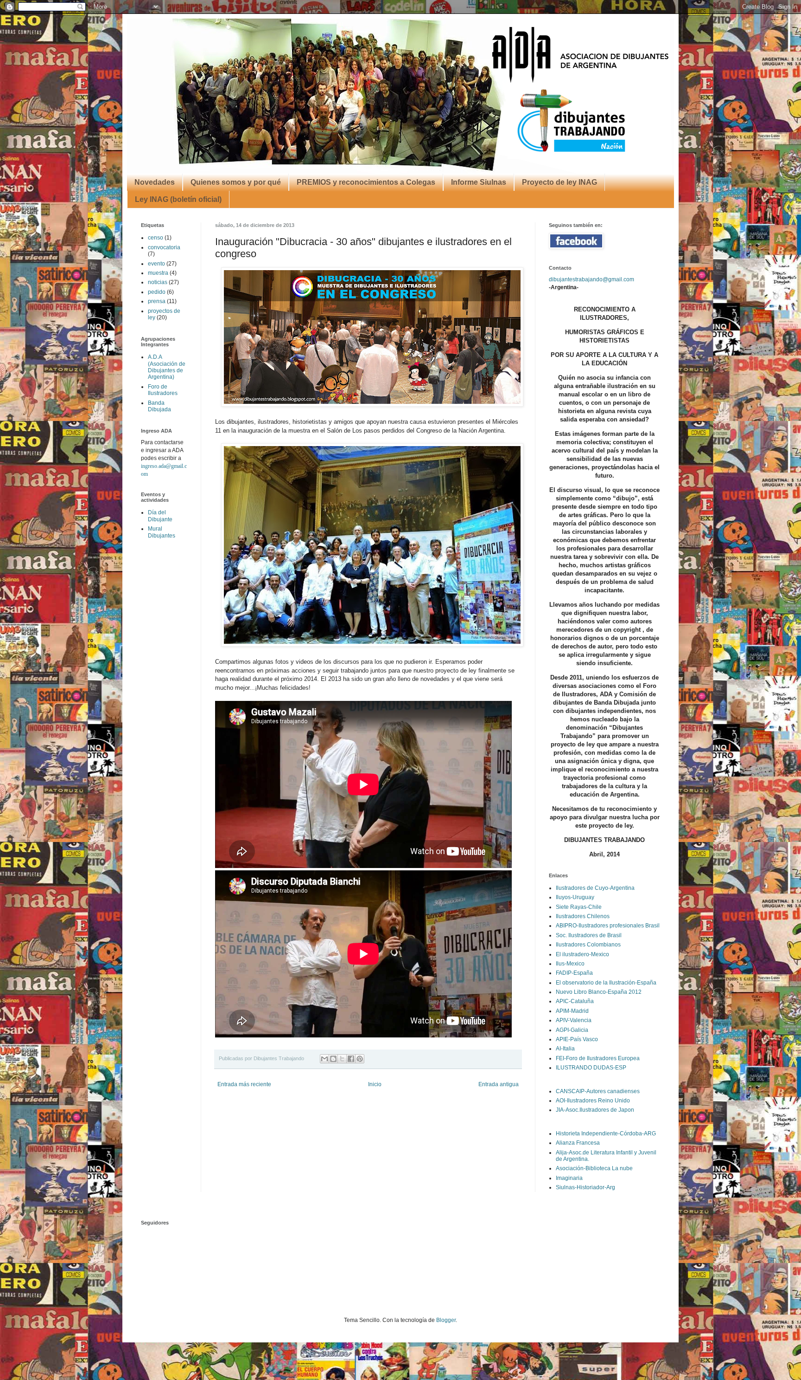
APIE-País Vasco (577, 1039)
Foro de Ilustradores (163, 389)
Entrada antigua (498, 1084)
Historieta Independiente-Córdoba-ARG (606, 1133)
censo (155, 237)
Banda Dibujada (159, 406)
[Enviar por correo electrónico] (324, 1058)
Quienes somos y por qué (236, 182)
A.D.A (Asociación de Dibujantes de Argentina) (166, 367)
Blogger (446, 1320)
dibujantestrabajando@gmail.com (591, 279)
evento (156, 263)
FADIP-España (574, 973)
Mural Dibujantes (161, 531)
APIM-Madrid (572, 1011)
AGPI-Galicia (572, 1030)
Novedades (154, 182)
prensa (156, 301)
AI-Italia (565, 1048)
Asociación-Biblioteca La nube (594, 1168)
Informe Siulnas (478, 182)
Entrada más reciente (244, 1084)
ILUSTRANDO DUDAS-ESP (591, 1067)
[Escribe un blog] (333, 1058)
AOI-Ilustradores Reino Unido (593, 1100)
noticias (157, 282)
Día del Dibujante (160, 515)
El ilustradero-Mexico (582, 954)
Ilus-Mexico (570, 963)
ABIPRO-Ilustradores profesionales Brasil (608, 925)
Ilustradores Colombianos (588, 944)
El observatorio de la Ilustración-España (606, 982)
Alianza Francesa (578, 1143)
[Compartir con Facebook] (351, 1058)
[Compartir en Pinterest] (359, 1058)
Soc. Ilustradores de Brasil (589, 935)
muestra (158, 273)
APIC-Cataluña (575, 1001)
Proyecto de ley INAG (559, 182)
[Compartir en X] (342, 1058)
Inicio (374, 1084)
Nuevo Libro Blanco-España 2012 (599, 992)
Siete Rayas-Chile (579, 907)
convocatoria (164, 247)
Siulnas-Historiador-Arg (585, 1187)
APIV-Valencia (573, 1020)
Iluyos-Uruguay (575, 897)
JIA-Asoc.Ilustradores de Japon (595, 1110)
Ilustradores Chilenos (583, 916)
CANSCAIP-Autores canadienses (598, 1091)
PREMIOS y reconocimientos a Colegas (366, 182)
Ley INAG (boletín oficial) (178, 199)
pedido (156, 292)
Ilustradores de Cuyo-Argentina (595, 888)
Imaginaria (569, 1178)
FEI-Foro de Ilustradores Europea (598, 1058)
